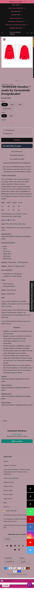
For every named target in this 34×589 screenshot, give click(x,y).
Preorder (17, 140)
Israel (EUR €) (10, 561)
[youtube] (30, 542)
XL (4, 116)
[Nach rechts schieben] (21, 81)
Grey (12, 104)
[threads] (30, 496)
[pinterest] (30, 519)
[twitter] (30, 550)
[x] (30, 488)
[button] (2, 33)
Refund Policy (8, 486)
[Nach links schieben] (13, 81)
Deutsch (23, 561)
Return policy (8, 490)
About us (7, 507)
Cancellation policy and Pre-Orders (15, 515)
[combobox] (17, 581)
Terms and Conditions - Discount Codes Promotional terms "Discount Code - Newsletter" (17, 472)
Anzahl (3, 119)
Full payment (9, 130)
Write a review (17, 441)
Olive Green (7, 108)
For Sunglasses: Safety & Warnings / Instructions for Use (16, 520)
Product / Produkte (10, 465)
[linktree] (30, 511)
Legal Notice (8, 498)
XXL (11, 116)
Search (6, 461)
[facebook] (30, 527)
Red (4, 104)
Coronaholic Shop (14, 574)
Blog (5, 502)
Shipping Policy (9, 482)
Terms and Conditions (11, 478)
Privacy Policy (8, 494)
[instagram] (30, 534)
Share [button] (5, 421)
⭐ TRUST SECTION (10, 511)
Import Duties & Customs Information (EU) (16, 526)
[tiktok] (30, 504)
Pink (20, 104)
